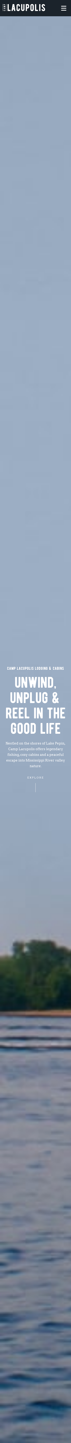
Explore (35, 777)
